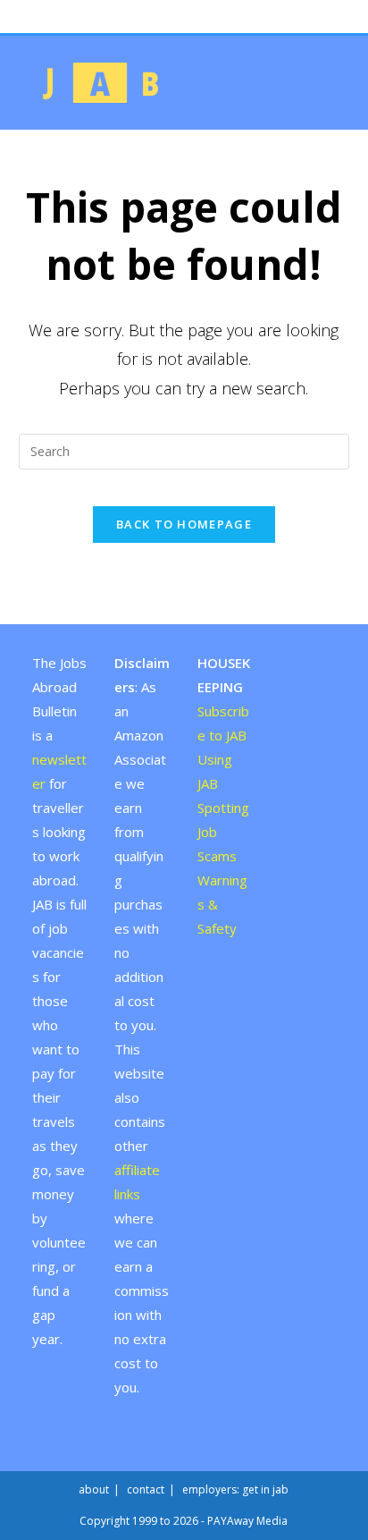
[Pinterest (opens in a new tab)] (194, 12)
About (94, 1489)
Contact (145, 1489)
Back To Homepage (184, 524)
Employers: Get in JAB (235, 1489)
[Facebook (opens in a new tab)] (176, 12)
